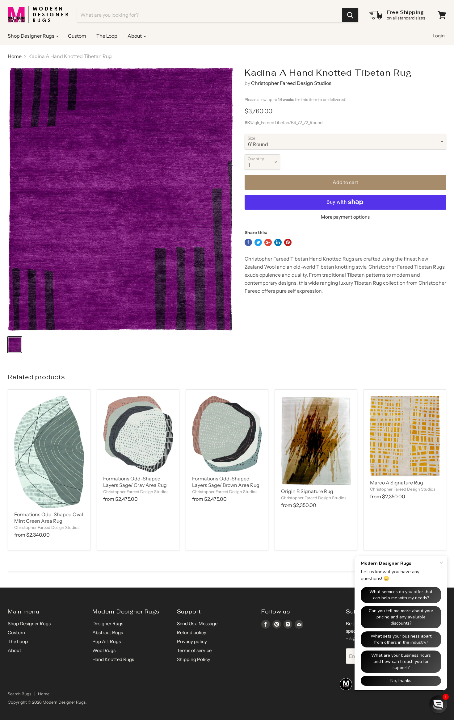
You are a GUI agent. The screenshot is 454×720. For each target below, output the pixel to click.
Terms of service (194, 650)
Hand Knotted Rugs (113, 659)
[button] (438, 704)
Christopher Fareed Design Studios (291, 83)
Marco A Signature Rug (396, 482)
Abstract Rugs (107, 632)
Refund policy (191, 632)
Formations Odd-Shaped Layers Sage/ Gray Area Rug (135, 481)
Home (15, 56)
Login (439, 36)
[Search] (350, 15)
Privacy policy (192, 641)
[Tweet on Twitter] (258, 242)
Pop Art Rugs (106, 641)
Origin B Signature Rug (307, 491)
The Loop (106, 36)
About (135, 36)
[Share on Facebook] (248, 242)
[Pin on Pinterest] (288, 242)
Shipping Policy (193, 659)
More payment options (345, 217)
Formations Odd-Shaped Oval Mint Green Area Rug (48, 517)
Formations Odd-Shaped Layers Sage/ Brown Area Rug (225, 481)
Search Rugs (19, 693)
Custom (77, 36)
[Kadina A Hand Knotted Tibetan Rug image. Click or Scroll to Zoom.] (120, 199)
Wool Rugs (104, 650)
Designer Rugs (107, 623)
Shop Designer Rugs (31, 36)
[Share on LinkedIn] (278, 242)
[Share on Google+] (268, 242)
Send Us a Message (197, 623)
